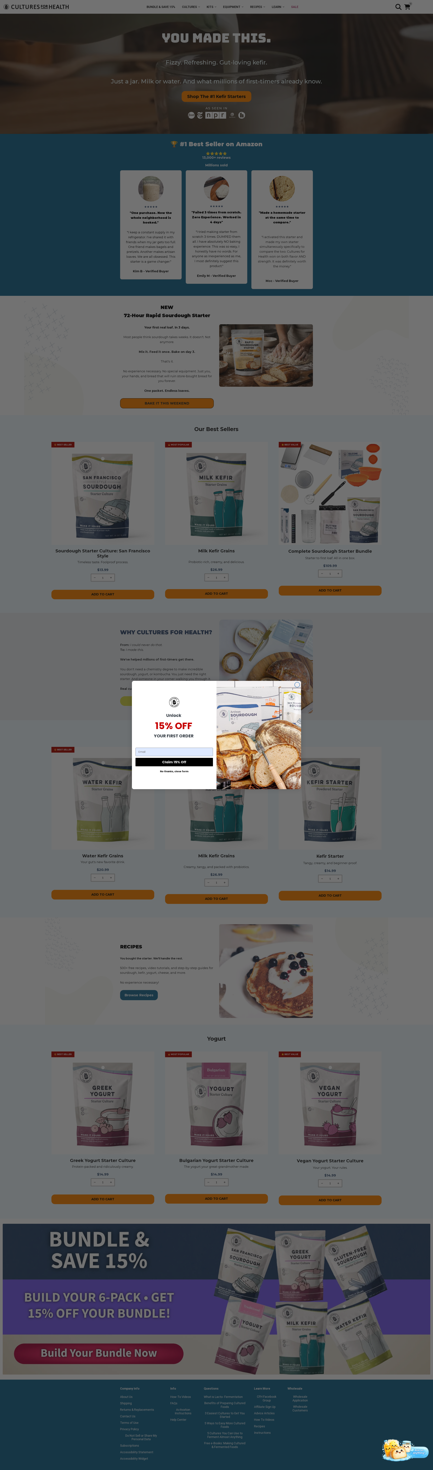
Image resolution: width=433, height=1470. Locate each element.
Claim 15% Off (174, 762)
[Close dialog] (297, 684)
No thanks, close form (174, 771)
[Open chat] (404, 1450)
